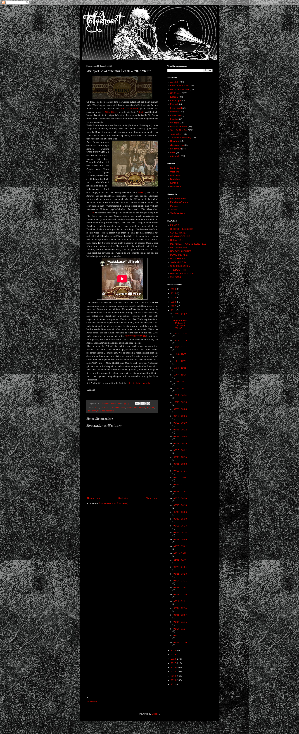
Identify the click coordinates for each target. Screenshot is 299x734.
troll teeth (92, 411)
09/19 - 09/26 (180, 416)
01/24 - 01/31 (180, 622)
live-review (175, 148)
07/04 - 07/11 (179, 484)
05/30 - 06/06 (180, 512)
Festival (174, 104)
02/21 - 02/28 (180, 594)
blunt (123, 408)
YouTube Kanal (177, 213)
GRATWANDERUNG (180, 236)
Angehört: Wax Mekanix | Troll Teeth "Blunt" (180, 324)
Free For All (176, 108)
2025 (173, 293)
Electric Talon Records (139, 383)
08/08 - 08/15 (180, 457)
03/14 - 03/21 (180, 580)
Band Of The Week (179, 85)
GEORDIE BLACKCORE (182, 229)
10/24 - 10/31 (180, 388)
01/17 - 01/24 (180, 629)
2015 (173, 671)
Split (152, 408)
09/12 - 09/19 (180, 423)
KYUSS (90, 212)
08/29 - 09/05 (180, 436)
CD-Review (175, 93)
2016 (173, 667)
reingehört (175, 156)
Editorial (174, 97)
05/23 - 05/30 (180, 519)
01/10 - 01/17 (180, 635)
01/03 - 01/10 (180, 642)
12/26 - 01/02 (180, 314)
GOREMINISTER (178, 232)
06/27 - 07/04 (180, 491)
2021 (97, 408)
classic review (177, 145)
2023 (173, 302)
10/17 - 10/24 (180, 395)
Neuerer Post (93, 498)
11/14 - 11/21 (179, 368)
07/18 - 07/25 (180, 471)
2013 (173, 680)
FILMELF (174, 225)
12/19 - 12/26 (180, 333)
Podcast (174, 206)
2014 (173, 676)
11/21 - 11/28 (179, 361)
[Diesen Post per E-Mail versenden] (136, 403)
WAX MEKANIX (129, 108)
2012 (173, 684)
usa (99, 411)
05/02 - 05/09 (180, 539)
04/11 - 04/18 (179, 553)
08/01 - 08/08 (180, 464)
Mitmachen (175, 175)
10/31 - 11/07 (179, 381)
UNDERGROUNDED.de (182, 273)
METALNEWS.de (178, 247)
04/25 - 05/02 (180, 546)
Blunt (140, 112)
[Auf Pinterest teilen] (148, 403)
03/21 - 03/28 (180, 574)
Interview (174, 111)
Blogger (155, 714)
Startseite (123, 498)
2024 (173, 297)
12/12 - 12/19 (180, 340)
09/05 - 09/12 (180, 429)
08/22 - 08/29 (180, 443)
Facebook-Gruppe (179, 202)
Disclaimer (175, 179)
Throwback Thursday (180, 137)
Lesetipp (174, 119)
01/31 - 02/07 (180, 615)
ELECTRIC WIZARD (135, 336)
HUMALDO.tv (176, 240)
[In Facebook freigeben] (145, 403)
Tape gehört (176, 134)
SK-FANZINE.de (178, 262)
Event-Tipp (175, 100)
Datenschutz (176, 186)
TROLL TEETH (110, 112)
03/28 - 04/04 (180, 567)
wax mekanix (108, 411)
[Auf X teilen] (142, 403)
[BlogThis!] (139, 403)
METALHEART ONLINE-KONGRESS (188, 244)
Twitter (173, 209)
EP (148, 408)
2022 (173, 306)
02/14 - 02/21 (180, 601)
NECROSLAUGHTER (180, 251)
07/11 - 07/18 (179, 477)
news (172, 152)
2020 (173, 650)
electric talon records (135, 408)
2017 (173, 663)
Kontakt (174, 183)
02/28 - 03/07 (180, 587)
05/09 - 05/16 (180, 532)
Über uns (174, 171)
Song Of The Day (178, 130)
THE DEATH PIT (178, 270)
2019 (173, 654)
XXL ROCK (175, 277)
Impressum (91, 701)
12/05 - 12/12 (180, 347)
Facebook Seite (178, 198)
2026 (173, 289)
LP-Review (175, 115)
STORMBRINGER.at (180, 266)
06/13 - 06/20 (180, 498)
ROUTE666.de (177, 258)
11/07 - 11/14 (179, 374)
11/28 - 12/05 (179, 354)
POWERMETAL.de (179, 255)
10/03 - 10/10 (180, 402)
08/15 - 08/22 (180, 450)
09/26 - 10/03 (180, 409)
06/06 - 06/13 (180, 505)
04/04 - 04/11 (179, 560)
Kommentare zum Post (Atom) (113, 503)
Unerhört (174, 141)
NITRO (141, 192)
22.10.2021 (105, 408)
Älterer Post (151, 498)
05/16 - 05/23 (180, 525)
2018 (173, 659)
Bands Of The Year (179, 89)
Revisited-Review (178, 126)
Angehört (116, 408)
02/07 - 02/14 (180, 608)
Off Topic (174, 122)
